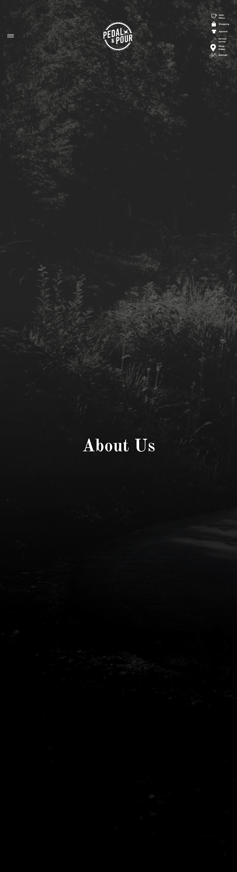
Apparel (223, 31)
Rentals (222, 55)
